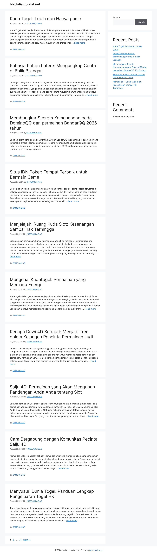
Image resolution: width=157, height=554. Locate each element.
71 (20, 540)
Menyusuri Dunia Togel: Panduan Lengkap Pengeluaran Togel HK (52, 494)
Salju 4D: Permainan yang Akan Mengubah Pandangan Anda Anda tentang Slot (52, 389)
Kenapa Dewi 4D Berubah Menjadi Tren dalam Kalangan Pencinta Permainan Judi (51, 334)
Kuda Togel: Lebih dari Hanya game (45, 18)
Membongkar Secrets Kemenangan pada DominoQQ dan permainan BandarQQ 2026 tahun (53, 123)
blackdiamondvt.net (25, 4)
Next (27, 540)
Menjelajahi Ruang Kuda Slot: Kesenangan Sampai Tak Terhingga (52, 226)
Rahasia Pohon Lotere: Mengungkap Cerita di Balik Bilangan (126, 56)
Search (116, 17)
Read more (79, 43)
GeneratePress (95, 550)
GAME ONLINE (19, 49)
